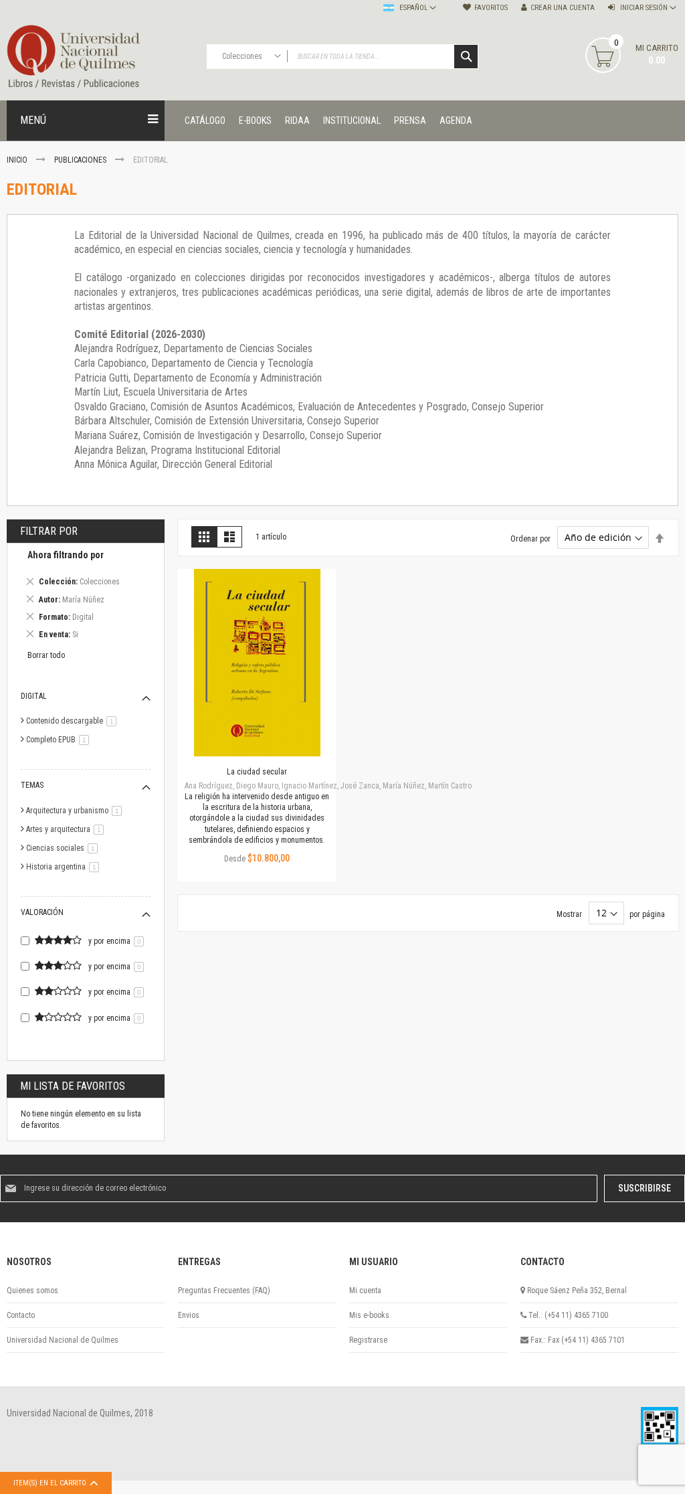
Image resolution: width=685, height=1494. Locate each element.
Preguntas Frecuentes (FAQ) (224, 1290)
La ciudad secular (257, 771)
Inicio (18, 160)
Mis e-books (369, 1315)
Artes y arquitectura (67, 829)
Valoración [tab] (42, 912)
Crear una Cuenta (562, 7)
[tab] (86, 597)
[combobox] (342, 56)
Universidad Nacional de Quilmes (62, 1340)
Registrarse (368, 1340)
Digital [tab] (34, 696)
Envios (188, 1315)
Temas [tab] (32, 785)
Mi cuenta (365, 1290)
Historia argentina (65, 867)
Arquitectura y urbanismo (76, 810)
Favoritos (491, 7)
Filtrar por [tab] (49, 531)
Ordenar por (530, 538)
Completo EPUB (60, 739)
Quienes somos (32, 1290)
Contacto (21, 1315)
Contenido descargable (73, 721)
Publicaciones (81, 160)
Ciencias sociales (64, 848)
